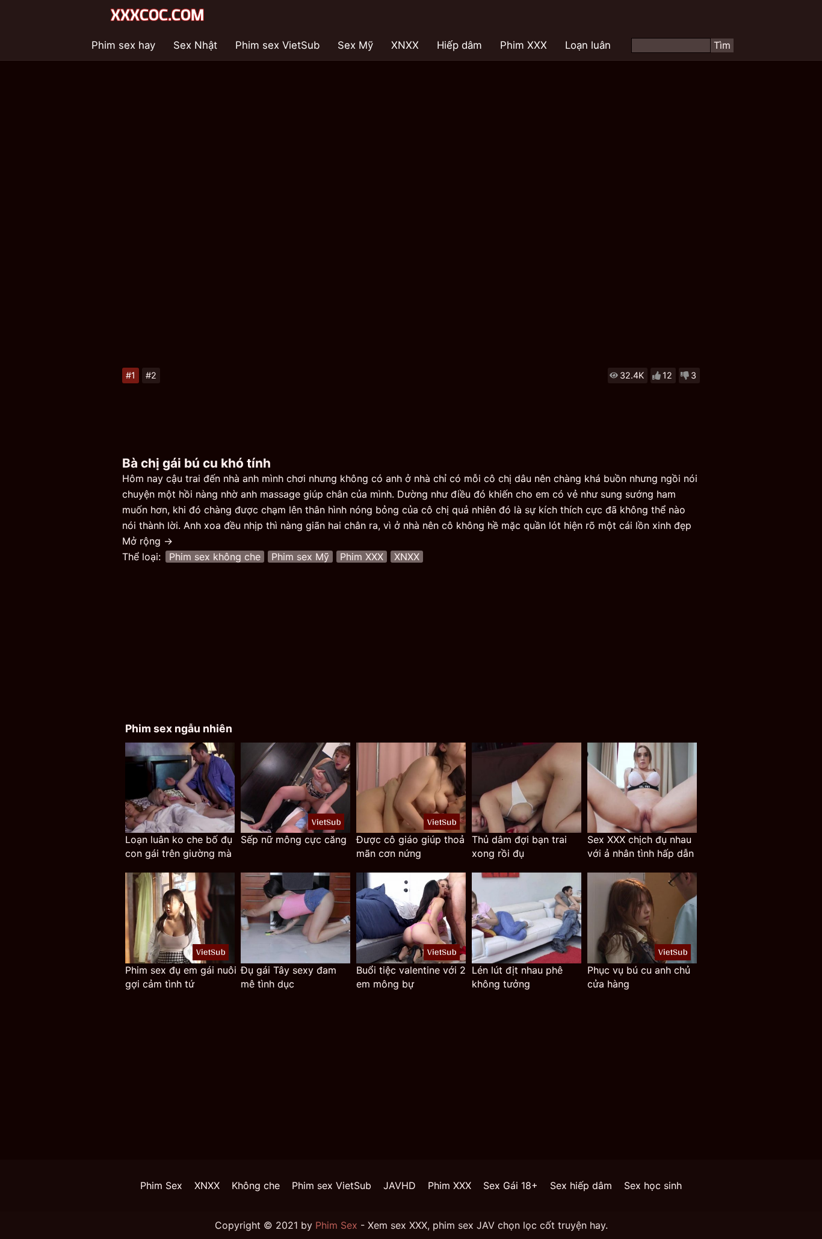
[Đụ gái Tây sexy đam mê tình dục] (295, 918)
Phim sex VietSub (277, 45)
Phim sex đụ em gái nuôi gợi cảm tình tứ (180, 977)
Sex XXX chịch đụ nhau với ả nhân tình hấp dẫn (640, 846)
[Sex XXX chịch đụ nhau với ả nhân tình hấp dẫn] (642, 788)
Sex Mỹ (355, 45)
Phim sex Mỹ (300, 557)
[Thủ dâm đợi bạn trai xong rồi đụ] (526, 788)
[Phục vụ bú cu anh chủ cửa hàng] (642, 918)
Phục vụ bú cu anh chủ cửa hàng (638, 977)
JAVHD (399, 1185)
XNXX (405, 45)
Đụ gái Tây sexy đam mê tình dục (288, 977)
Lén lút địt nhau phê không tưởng (517, 977)
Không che (256, 1185)
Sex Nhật (195, 45)
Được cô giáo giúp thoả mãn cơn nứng (410, 846)
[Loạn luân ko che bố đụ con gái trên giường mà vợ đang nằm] (180, 788)
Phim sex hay (123, 45)
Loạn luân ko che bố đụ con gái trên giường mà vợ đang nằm (178, 847)
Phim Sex (161, 1185)
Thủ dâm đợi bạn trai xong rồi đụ (519, 846)
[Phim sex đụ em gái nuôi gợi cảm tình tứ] (180, 918)
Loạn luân (588, 45)
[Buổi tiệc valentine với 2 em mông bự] (411, 918)
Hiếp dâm (459, 45)
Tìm (722, 45)
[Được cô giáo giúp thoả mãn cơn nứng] (411, 788)
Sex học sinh (653, 1185)
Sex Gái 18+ (510, 1185)
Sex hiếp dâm (581, 1185)
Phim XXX (523, 45)
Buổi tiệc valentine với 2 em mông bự (411, 977)
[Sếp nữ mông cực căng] (295, 788)
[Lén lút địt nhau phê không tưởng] (526, 918)
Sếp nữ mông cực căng (294, 839)
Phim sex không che (215, 557)
